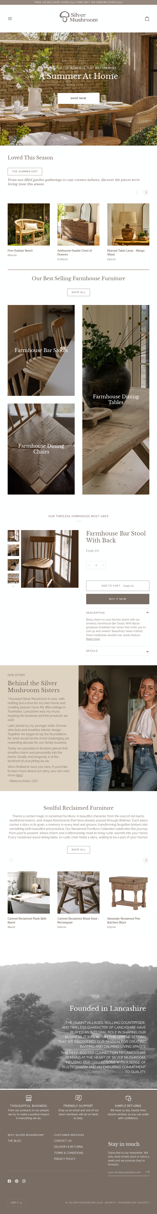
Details (92, 650)
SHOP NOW (78, 98)
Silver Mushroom (82, 1202)
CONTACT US (63, 1140)
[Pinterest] (16, 1181)
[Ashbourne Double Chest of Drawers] (78, 224)
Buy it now (117, 598)
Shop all (79, 292)
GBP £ (15, 1202)
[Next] (145, 192)
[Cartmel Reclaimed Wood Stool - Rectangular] (78, 892)
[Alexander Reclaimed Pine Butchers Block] (128, 892)
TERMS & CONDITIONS (68, 1152)
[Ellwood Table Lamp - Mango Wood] (128, 224)
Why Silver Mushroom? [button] (26, 1135)
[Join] (146, 1172)
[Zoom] (49, 559)
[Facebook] (9, 1181)
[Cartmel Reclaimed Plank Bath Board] (29, 892)
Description (95, 612)
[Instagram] (24, 1181)
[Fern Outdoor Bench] (29, 224)
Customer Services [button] (69, 1135)
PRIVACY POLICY (64, 1158)
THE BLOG (14, 1140)
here (19, 775)
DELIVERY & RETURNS (68, 1146)
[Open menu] (13, 18)
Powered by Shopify (133, 1202)
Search (110, 1202)
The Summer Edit (25, 171)
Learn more (62, 171)
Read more (93, 639)
